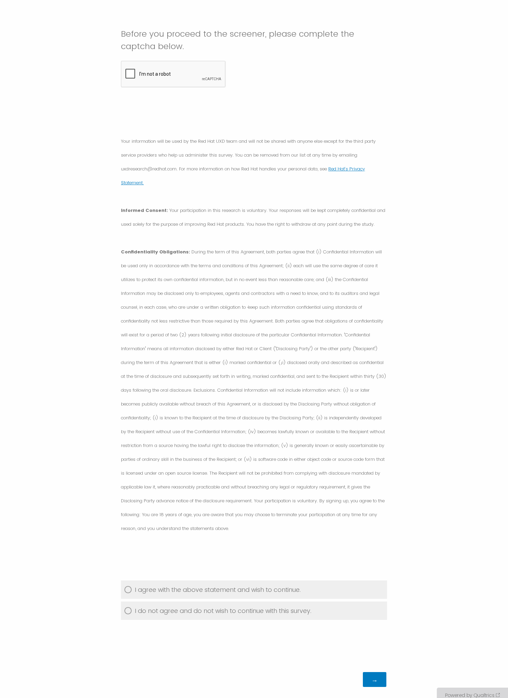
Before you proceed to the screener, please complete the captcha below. (237, 40)
